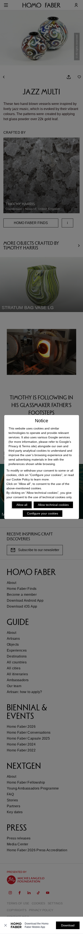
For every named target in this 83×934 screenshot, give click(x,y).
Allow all (21, 504)
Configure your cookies (42, 513)
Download (67, 925)
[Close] (5, 925)
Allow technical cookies (53, 504)
